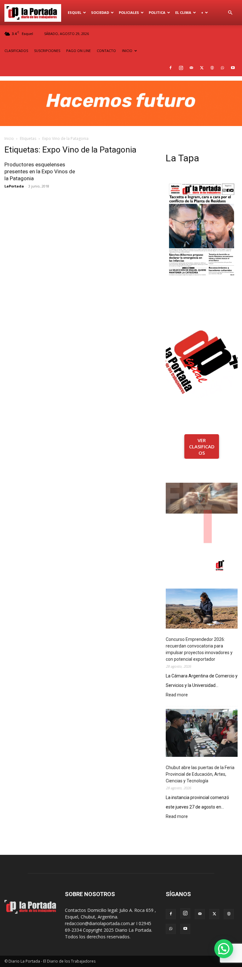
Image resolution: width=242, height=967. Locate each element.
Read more (177, 695)
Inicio (9, 138)
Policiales (129, 12)
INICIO (127, 50)
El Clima (183, 12)
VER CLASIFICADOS (202, 446)
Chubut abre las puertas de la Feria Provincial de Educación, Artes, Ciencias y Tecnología (200, 774)
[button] (230, 13)
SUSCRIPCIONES (47, 50)
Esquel (74, 12)
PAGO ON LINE (78, 50)
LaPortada (14, 186)
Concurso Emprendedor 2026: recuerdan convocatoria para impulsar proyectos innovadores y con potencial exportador (199, 649)
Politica (157, 12)
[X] (201, 67)
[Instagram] (181, 67)
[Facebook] (170, 67)
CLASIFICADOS (16, 50)
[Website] (212, 67)
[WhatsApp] (222, 67)
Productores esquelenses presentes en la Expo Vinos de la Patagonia (39, 171)
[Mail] (191, 67)
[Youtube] (233, 67)
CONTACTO (106, 50)
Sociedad (100, 12)
